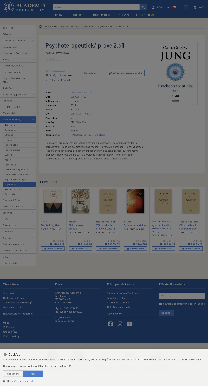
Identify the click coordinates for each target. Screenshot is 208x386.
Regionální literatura (14, 189)
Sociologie (10, 194)
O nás (6, 322)
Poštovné (8, 293)
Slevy (5, 256)
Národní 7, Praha (116, 297)
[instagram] (120, 323)
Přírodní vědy (9, 113)
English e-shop (11, 336)
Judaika (8, 154)
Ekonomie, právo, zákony (15, 53)
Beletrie (7, 34)
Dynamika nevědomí (135, 225)
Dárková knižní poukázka (15, 250)
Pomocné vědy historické (16, 174)
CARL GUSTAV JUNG (57, 53)
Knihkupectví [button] (101, 14)
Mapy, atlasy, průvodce (14, 94)
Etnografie (10, 135)
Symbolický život (51, 225)
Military (8, 159)
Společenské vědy (12, 119)
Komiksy (7, 237)
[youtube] (129, 323)
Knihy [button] (58, 14)
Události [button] (77, 14)
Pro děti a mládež (11, 107)
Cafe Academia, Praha (119, 306)
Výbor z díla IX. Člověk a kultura (105, 227)
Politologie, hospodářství (16, 169)
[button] (175, 7)
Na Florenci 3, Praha (118, 302)
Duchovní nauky (11, 46)
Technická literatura (13, 206)
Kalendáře (8, 231)
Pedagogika (10, 164)
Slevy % (124, 14)
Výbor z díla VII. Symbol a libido (188, 227)
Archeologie (10, 130)
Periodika (7, 100)
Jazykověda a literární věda (14, 80)
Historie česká (11, 144)
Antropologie (11, 125)
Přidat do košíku (54, 248)
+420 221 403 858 (68, 308)
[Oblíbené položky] (186, 7)
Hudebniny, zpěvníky (13, 65)
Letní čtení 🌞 (145, 14)
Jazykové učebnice (12, 72)
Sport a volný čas (11, 200)
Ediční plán (9, 327)
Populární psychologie (15, 179)
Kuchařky (7, 88)
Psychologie (10, 184)
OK (33, 373)
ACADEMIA (8, 28)
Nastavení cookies (13, 306)
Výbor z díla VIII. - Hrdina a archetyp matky (162, 228)
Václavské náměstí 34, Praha (122, 293)
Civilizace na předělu (76, 227)
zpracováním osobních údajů (191, 303)
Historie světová (12, 150)
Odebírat (166, 312)
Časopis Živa (10, 331)
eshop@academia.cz (70, 311)
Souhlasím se (184, 303)
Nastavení (13, 373)
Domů (46, 26)
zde (32, 381)
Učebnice (7, 212)
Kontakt (60, 284)
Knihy (54, 26)
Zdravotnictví (9, 225)
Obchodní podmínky (13, 297)
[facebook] (110, 323)
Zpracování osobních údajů (17, 302)
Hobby (6, 59)
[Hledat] (143, 7)
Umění (6, 219)
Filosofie (9, 140)
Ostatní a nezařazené (13, 244)
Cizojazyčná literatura (14, 40)
